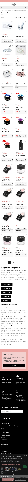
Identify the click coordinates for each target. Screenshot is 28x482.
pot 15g (3, 104)
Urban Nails (4, 34)
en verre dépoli (5, 33)
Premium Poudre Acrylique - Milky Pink (7, 251)
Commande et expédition (6, 449)
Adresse (3, 437)
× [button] (26, 455)
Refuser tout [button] (20, 479)
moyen (17, 33)
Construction (14, 10)
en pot (3, 176)
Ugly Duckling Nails (6, 82)
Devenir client (4, 446)
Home (2, 10)
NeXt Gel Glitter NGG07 (5, 156)
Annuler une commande (6, 453)
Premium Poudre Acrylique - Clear (19, 179)
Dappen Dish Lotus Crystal (20, 60)
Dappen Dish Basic (20, 36)
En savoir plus (13, 462)
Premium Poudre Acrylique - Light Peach (7, 227)
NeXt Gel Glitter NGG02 (19, 108)
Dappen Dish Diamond (7, 60)
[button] (14, 464)
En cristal (4, 56)
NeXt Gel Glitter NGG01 (5, 108)
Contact (2, 428)
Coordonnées (4, 439)
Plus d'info (14, 365)
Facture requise (4, 451)
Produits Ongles (8, 10)
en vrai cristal (4, 80)
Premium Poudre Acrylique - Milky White (19, 251)
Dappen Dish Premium (7, 83)
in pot (3, 223)
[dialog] (14, 468)
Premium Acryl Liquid (20, 155)
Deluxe (17, 80)
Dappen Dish (5, 36)
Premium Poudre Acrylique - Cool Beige (7, 203)
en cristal (17, 56)
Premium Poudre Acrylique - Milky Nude (21, 227)
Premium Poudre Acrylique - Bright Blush (6, 179)
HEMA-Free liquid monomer (19, 152)
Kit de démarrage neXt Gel (20, 84)
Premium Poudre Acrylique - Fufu (19, 203)
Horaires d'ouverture (5, 435)
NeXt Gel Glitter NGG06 (19, 132)
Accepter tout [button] (7, 479)
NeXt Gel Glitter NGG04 (5, 132)
